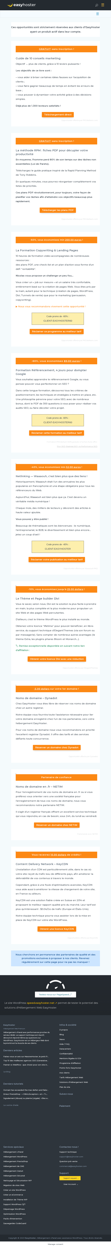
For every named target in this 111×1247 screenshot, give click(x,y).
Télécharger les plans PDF (58, 210)
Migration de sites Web (14, 1185)
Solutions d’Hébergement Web (73, 1082)
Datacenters (65, 1049)
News (62, 1039)
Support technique (68, 1152)
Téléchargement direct (57, 114)
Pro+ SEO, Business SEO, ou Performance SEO (77, 446)
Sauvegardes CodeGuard (14, 1223)
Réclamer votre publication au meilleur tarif (57, 559)
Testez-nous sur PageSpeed (54, 994)
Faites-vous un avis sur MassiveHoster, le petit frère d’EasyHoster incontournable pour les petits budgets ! (26, 1056)
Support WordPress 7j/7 (14, 1204)
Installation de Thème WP (15, 1199)
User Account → (70, 1184)
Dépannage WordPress (14, 1209)
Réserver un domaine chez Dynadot (56, 747)
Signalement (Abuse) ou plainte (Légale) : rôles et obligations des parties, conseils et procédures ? (26, 1098)
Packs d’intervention (12, 1218)
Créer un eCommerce (13, 1195)
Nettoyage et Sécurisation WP (17, 1180)
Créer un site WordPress (14, 1190)
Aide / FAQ (64, 1044)
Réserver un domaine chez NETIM (56, 825)
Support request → (71, 1178)
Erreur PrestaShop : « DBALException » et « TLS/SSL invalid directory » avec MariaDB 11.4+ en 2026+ (26, 1094)
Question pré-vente (68, 1161)
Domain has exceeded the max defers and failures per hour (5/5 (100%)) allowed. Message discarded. (26, 1090)
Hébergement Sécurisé (14, 1176)
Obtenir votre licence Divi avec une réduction (57, 659)
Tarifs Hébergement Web (71, 1077)
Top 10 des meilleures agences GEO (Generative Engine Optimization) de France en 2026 (26, 1060)
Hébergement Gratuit (13, 1171)
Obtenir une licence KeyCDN (57, 929)
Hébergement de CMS (13, 1166)
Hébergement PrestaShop (15, 1161)
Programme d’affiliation (70, 1063)
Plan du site (64, 1087)
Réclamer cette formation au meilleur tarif (56, 433)
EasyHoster (30, 1238)
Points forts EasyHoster (70, 1068)
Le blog (7, 1071)
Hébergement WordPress (15, 1157)
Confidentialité (66, 1053)
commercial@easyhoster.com (73, 1166)
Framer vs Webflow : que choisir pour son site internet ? (26, 1065)
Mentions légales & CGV (70, 1058)
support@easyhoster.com (71, 1157)
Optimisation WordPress (14, 1214)
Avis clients (64, 1072)
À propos (63, 1030)
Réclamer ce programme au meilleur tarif (56, 331)
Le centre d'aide (11, 1105)
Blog (61, 1034)
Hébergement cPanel (13, 1152)
